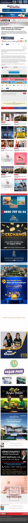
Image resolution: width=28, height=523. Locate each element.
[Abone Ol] (24, 46)
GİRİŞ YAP (25, 93)
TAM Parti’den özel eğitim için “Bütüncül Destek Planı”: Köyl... (16, 508)
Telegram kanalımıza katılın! (14, 72)
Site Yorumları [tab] (7, 107)
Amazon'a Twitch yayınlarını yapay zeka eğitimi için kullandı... (16, 443)
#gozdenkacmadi (15, 67)
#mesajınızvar (5, 67)
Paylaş (7, 44)
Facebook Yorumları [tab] (20, 107)
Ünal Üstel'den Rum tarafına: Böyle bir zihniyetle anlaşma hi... (16, 445)
